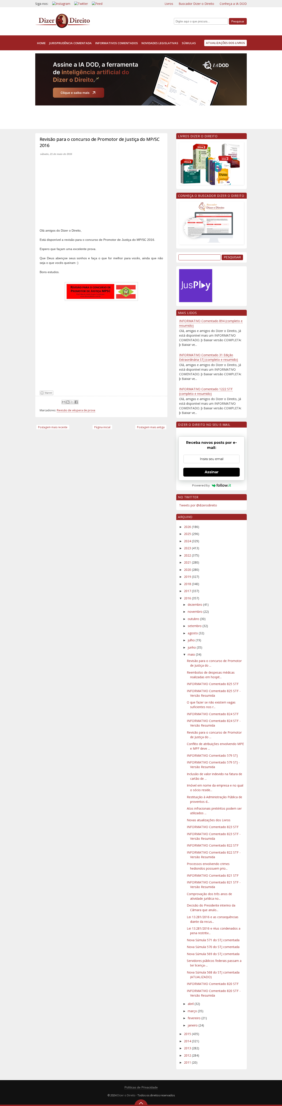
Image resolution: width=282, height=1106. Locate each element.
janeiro (193, 1025)
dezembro (195, 604)
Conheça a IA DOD (233, 4)
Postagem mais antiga (151, 427)
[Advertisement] (115, 116)
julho (192, 640)
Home (41, 43)
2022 (188, 555)
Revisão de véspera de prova (76, 410)
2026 (188, 527)
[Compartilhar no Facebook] (76, 402)
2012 (188, 1055)
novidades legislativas (159, 43)
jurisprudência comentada (70, 43)
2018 (188, 584)
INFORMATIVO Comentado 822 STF (213, 845)
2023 (188, 548)
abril (191, 1004)
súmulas (189, 43)
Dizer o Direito (126, 1095)
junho (192, 647)
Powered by (201, 485)
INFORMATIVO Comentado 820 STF (213, 984)
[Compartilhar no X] (72, 402)
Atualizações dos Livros (225, 43)
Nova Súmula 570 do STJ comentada (213, 947)
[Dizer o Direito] (62, 27)
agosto (193, 633)
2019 (188, 577)
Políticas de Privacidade (141, 1087)
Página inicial (102, 427)
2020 (188, 570)
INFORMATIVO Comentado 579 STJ (212, 755)
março (193, 1011)
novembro (195, 611)
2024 (188, 541)
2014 (188, 1041)
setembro (195, 626)
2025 (188, 534)
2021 (188, 562)
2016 (188, 598)
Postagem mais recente (52, 427)
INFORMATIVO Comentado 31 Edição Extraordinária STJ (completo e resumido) (208, 357)
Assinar (212, 472)
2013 (188, 1048)
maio (192, 654)
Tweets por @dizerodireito (198, 505)
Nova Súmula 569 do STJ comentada (213, 954)
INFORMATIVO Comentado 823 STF (213, 827)
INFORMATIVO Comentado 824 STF (213, 714)
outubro (194, 619)
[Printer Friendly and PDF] (46, 394)
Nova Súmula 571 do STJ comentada (213, 940)
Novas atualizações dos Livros (208, 820)
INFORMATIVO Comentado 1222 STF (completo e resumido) (206, 391)
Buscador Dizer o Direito (196, 4)
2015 (188, 1034)
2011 (188, 1062)
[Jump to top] (141, 1102)
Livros (169, 4)
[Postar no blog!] (68, 402)
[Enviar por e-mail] (63, 402)
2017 (188, 591)
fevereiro (194, 1018)
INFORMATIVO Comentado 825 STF (213, 684)
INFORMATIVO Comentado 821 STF (213, 875)
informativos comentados (116, 43)
